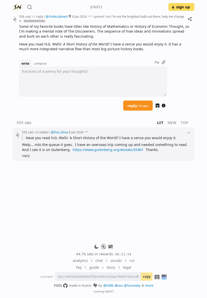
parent (99, 16)
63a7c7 (109, 291)
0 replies (42, 132)
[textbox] (105, 38)
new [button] (172, 122)
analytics (80, 260)
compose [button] (40, 63)
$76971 (96, 7)
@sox (119, 285)
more (149, 285)
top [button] (184, 122)
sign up (183, 6)
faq (79, 267)
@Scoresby (132, 285)
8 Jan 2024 (79, 16)
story (111, 267)
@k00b (108, 285)
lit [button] (160, 122)
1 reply (38, 16)
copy (146, 276)
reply (137, 105)
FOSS (58, 285)
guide (94, 267)
